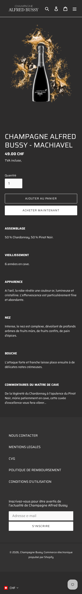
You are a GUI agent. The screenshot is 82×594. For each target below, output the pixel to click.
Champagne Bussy (31, 552)
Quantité (10, 175)
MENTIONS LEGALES (24, 447)
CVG (12, 458)
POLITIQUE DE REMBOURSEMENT (35, 470)
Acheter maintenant (41, 210)
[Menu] (74, 8)
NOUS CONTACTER (23, 435)
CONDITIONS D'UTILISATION (30, 481)
